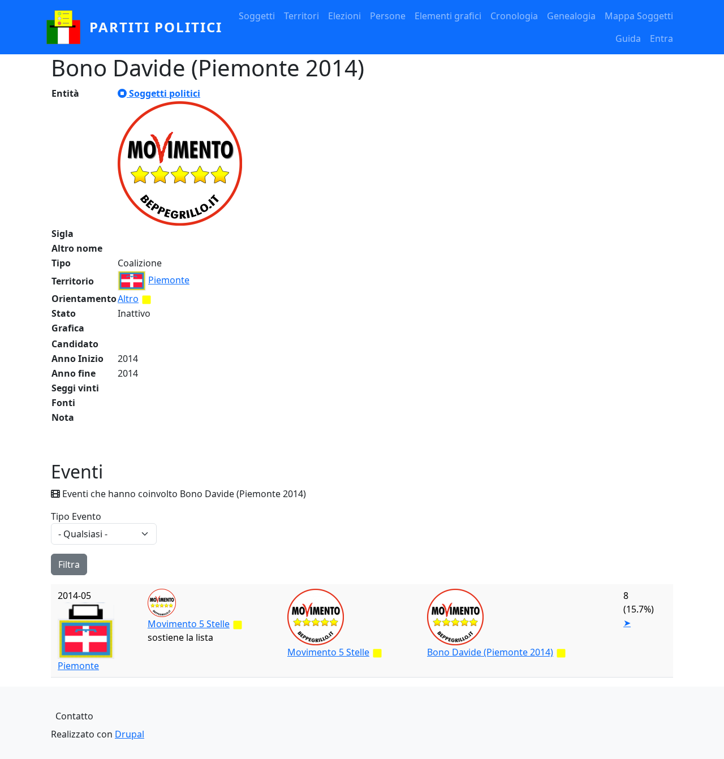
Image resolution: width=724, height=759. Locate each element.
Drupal (129, 734)
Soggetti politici (163, 93)
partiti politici (155, 27)
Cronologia (514, 16)
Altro (128, 298)
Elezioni (344, 16)
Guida (628, 38)
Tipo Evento (76, 516)
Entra (661, 38)
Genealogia (571, 16)
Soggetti (257, 16)
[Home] (67, 27)
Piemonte (168, 280)
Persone (388, 16)
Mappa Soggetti (639, 16)
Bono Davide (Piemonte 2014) (490, 652)
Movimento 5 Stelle (189, 624)
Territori (301, 16)
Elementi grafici (448, 16)
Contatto (74, 716)
